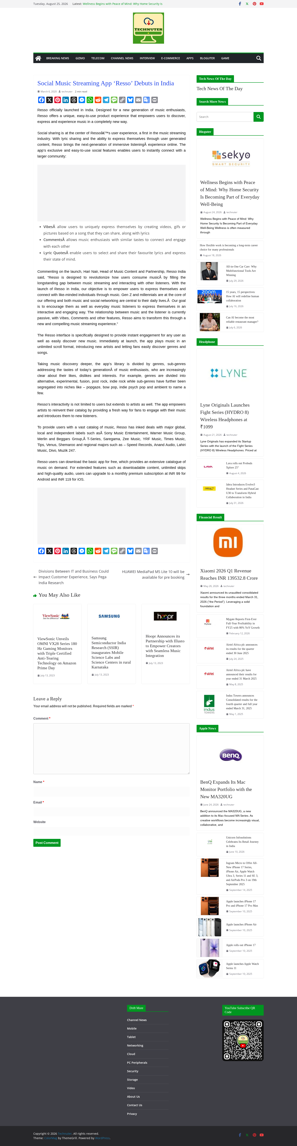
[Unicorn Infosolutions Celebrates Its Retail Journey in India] (210, 844)
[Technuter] (38, 58)
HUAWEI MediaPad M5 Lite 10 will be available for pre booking (153, 574)
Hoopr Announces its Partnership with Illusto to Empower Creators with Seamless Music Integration (165, 646)
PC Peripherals (137, 1063)
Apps (190, 58)
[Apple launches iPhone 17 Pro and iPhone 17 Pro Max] (210, 906)
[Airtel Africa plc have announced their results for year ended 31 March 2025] (210, 677)
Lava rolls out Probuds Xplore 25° (239, 465)
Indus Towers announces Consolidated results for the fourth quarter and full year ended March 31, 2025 (241, 702)
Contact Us (134, 1105)
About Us (133, 1096)
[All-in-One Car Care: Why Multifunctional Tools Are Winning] (210, 273)
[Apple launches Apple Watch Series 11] (210, 968)
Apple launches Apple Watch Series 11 (242, 966)
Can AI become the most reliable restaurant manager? (242, 319)
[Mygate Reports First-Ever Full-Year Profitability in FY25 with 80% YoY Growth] (210, 626)
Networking (135, 1045)
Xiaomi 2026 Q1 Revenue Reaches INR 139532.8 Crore (229, 574)
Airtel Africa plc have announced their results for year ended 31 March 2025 (241, 674)
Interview (147, 58)
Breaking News (57, 58)
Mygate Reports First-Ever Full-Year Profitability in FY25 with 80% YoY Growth (243, 623)
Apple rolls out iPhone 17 (241, 945)
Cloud (131, 1054)
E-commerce (170, 58)
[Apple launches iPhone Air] (210, 927)
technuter (67, 91)
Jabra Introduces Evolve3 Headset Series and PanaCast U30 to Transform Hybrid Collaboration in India (242, 491)
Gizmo (80, 58)
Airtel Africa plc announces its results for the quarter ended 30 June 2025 (241, 649)
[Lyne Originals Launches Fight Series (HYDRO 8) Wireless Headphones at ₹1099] (230, 373)
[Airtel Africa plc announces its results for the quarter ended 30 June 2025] (210, 651)
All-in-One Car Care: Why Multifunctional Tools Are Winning (241, 271)
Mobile (132, 1028)
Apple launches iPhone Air (241, 924)
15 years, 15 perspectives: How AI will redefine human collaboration (242, 296)
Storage (132, 1080)
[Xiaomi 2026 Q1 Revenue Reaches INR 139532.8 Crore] (230, 543)
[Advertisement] (111, 193)
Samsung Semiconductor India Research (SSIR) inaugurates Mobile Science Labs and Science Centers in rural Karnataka (111, 652)
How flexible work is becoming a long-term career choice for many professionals (229, 247)
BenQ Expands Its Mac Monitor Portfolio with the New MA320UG (226, 789)
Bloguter (207, 58)
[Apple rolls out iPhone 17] (210, 948)
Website (39, 822)
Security (132, 1071)
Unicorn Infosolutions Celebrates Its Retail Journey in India (242, 842)
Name (38, 782)
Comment (41, 718)
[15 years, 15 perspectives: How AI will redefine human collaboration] (210, 299)
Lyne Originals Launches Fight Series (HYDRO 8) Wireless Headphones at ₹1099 (225, 415)
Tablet (131, 1037)
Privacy (132, 1114)
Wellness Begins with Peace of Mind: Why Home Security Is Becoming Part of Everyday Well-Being (122, 6)
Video (131, 1088)
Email (38, 802)
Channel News (122, 58)
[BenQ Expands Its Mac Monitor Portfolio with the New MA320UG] (230, 755)
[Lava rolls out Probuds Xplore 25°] (210, 468)
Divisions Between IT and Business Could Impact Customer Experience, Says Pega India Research (74, 577)
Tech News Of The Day (220, 88)
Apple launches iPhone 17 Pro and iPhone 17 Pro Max (242, 903)
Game (225, 58)
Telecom (97, 58)
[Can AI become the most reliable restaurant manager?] (210, 322)
